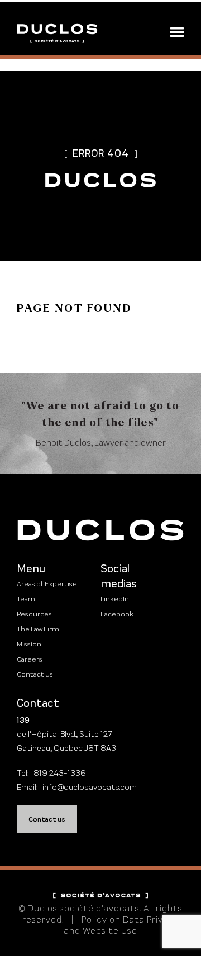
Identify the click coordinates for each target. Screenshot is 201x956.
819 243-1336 (60, 773)
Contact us (35, 674)
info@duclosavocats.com (89, 787)
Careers (29, 659)
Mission (29, 644)
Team (26, 599)
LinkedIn (114, 599)
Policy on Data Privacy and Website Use (121, 925)
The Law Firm (38, 629)
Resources (34, 614)
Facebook (116, 614)
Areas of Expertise (47, 584)
